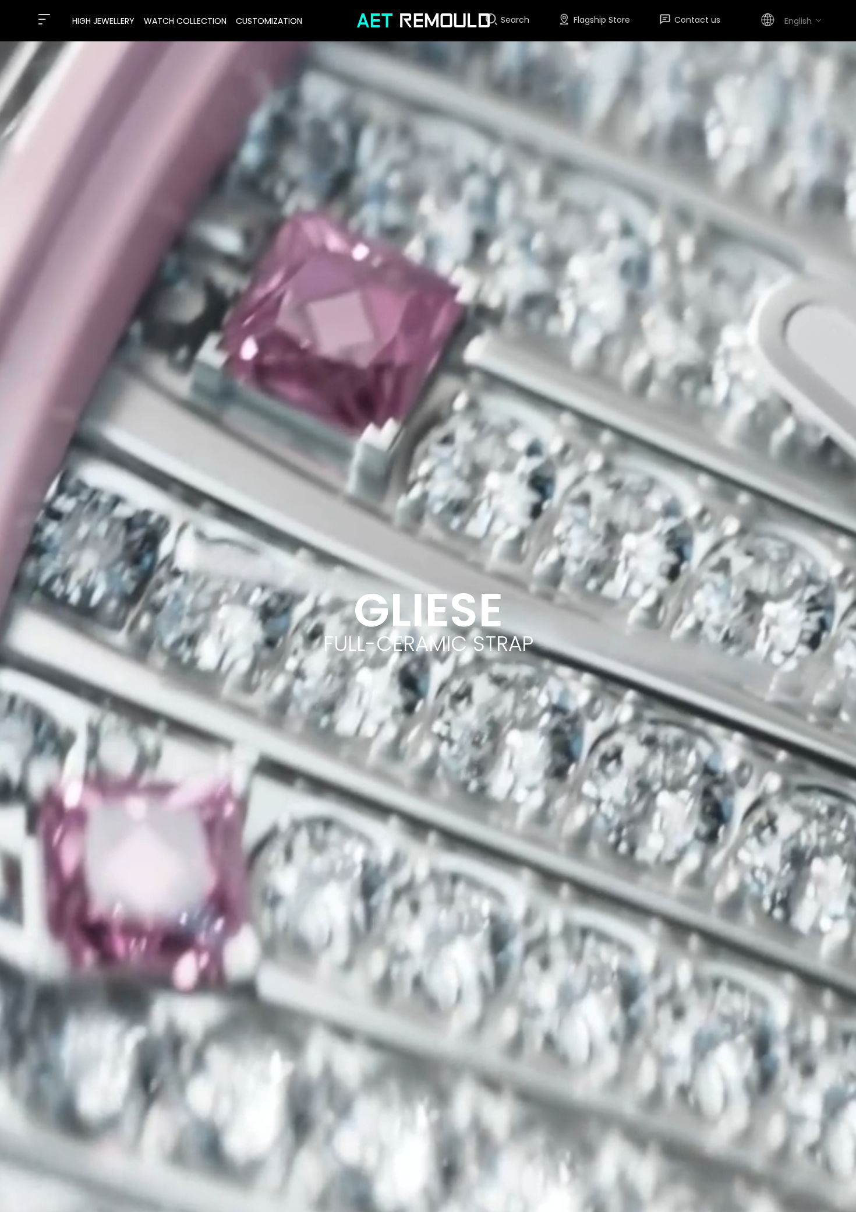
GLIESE (428, 610)
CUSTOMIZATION (269, 21)
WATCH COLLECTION (185, 21)
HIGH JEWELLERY (103, 21)
